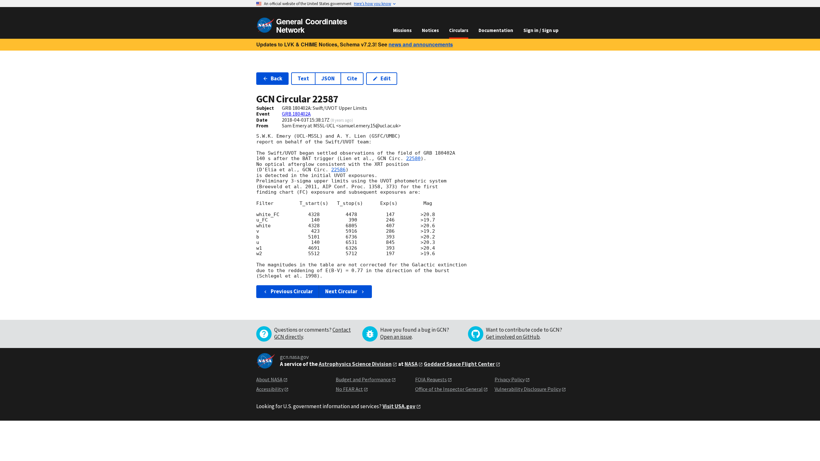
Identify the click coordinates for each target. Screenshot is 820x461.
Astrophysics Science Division (355, 364)
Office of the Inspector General (449, 389)
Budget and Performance (363, 379)
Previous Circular (292, 291)
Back (276, 78)
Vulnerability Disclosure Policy (528, 389)
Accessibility (269, 389)
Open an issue (396, 336)
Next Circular (341, 291)
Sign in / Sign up (541, 30)
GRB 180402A (296, 113)
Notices (430, 30)
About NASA (269, 379)
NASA (411, 364)
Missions (402, 30)
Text (303, 78)
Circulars (458, 30)
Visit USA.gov (398, 406)
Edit (386, 78)
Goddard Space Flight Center (459, 364)
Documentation (496, 30)
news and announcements (421, 44)
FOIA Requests (431, 379)
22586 (338, 170)
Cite (352, 78)
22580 (413, 158)
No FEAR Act (349, 389)
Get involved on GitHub (513, 336)
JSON (328, 78)
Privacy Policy (510, 379)
